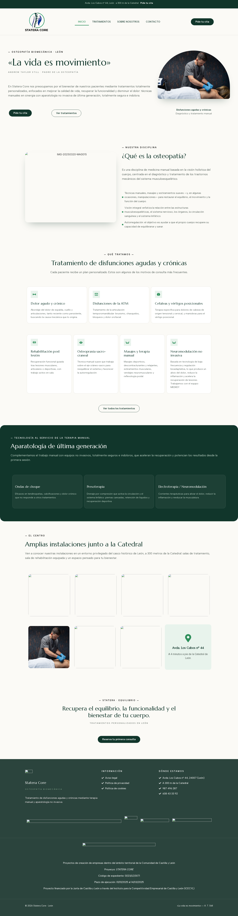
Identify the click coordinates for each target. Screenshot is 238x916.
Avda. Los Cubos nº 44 (188, 648)
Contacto (153, 21)
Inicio (82, 21)
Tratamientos (101, 21)
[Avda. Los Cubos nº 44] (188, 638)
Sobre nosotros (128, 21)
